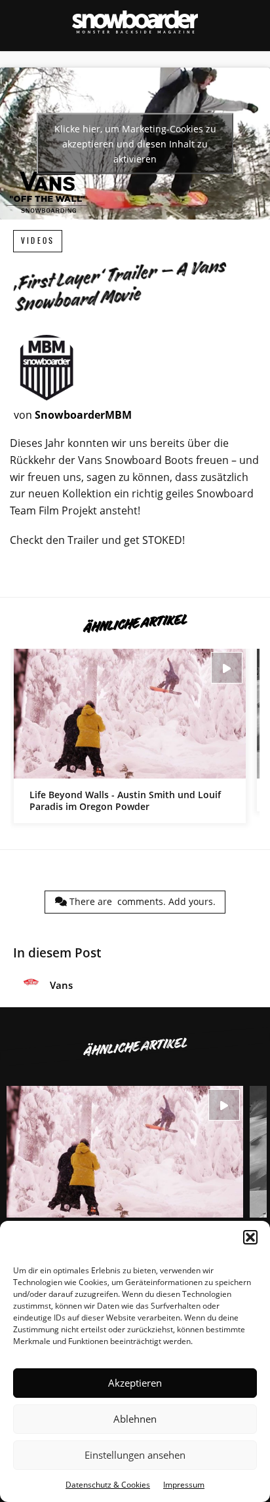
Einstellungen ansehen (135, 1454)
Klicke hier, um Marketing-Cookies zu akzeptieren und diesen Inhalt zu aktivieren (135, 144)
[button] (250, 1237)
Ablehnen (135, 1418)
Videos (37, 240)
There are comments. (141, 901)
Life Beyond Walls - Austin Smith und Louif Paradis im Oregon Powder (130, 736)
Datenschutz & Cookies (108, 1484)
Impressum (183, 1484)
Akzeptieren (135, 1382)
